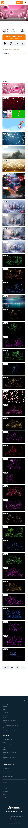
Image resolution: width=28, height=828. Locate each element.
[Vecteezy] (2, 2)
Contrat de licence (7, 746)
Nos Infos (4, 781)
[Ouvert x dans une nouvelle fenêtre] (18, 818)
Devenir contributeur (7, 784)
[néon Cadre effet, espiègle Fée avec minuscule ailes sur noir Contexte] (13, 295)
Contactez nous (6, 778)
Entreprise (5, 719)
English (4, 793)
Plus (3, 807)
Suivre (22, 31)
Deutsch (4, 802)
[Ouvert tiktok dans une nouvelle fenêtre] (16, 818)
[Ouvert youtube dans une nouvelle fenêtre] (21, 818)
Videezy (4, 717)
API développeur (6, 725)
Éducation (5, 722)
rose (5, 675)
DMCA (4, 749)
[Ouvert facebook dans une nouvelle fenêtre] (6, 818)
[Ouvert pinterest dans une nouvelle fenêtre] (13, 818)
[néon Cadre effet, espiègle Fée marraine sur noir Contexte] (13, 322)
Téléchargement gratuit (14, 37)
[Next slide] (21, 675)
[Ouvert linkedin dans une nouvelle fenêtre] (11, 818)
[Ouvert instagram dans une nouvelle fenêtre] (8, 818)
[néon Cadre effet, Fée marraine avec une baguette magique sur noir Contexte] (13, 376)
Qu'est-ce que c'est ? (16, 49)
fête (17, 675)
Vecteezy (4, 714)
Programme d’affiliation (8, 752)
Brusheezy (5, 711)
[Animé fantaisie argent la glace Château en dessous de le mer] (13, 308)
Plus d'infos (6, 52)
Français (4, 804)
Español (4, 796)
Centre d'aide (5, 775)
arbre (11, 675)
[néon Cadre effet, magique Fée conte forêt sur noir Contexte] (13, 267)
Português (5, 799)
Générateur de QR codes (8, 737)
